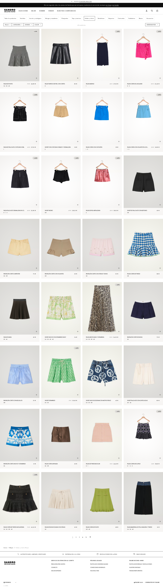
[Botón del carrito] (157, 10)
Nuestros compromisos (66, 11)
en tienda (116, 5)
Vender (51, 11)
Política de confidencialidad (99, 564)
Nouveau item (94, 570)
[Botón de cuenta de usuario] (146, 10)
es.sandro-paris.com (85, 1)
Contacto (54, 567)
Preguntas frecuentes (58, 564)
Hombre (42, 11)
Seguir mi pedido (56, 570)
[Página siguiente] (90, 537)
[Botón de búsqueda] (152, 10)
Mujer (33, 11)
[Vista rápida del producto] (36, 78)
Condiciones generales (97, 567)
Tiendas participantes (135, 570)
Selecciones (23, 11)
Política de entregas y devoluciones (140, 564)
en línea (108, 5)
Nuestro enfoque (134, 567)
